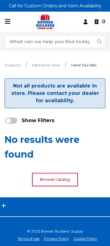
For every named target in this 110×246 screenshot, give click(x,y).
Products (13, 65)
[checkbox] (11, 120)
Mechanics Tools (46, 65)
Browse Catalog (55, 179)
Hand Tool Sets (84, 65)
